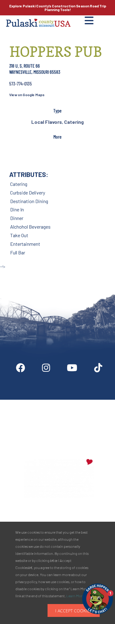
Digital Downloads (30, 402)
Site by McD (11, 272)
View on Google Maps (26, 94)
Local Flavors (46, 122)
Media (99, 402)
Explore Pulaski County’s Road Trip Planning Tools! (57, 8)
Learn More (75, 596)
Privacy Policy (59, 429)
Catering (74, 122)
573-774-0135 (20, 83)
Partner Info (70, 402)
